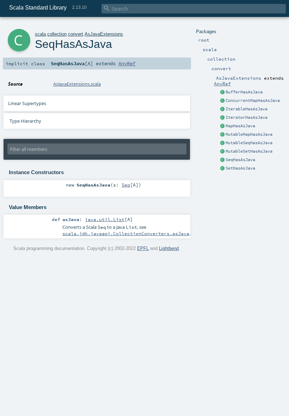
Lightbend (169, 248)
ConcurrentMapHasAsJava (253, 100)
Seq (126, 185)
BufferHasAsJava (244, 92)
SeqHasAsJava (240, 159)
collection (57, 34)
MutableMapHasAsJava (249, 134)
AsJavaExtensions (104, 34)
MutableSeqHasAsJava (249, 142)
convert (75, 34)
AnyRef (222, 83)
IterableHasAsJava (247, 108)
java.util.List (104, 219)
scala (40, 34)
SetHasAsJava (240, 168)
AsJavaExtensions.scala (77, 84)
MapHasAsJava (240, 125)
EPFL (143, 248)
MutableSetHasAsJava (249, 151)
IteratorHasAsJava (247, 117)
